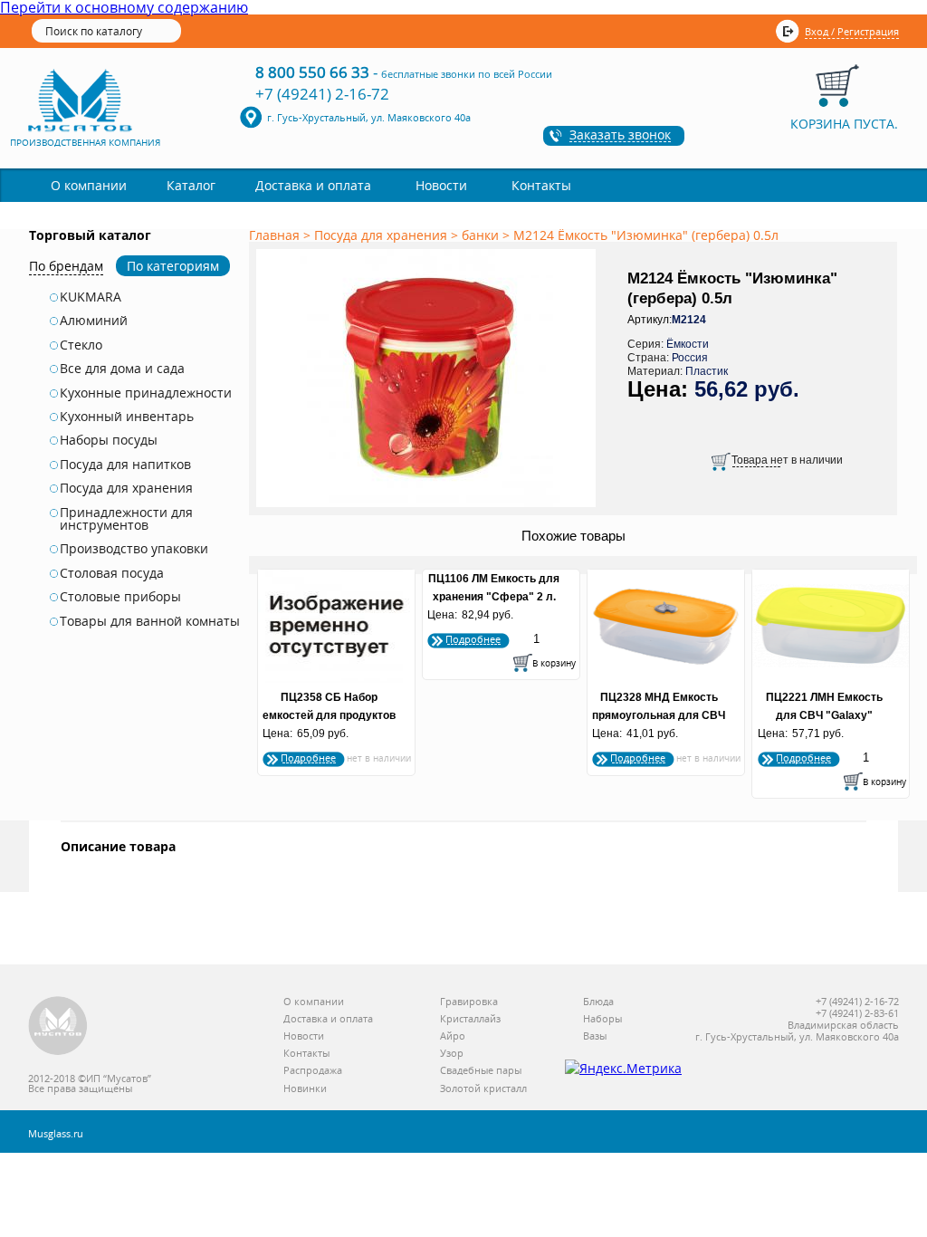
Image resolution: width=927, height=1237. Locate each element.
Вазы (595, 1036)
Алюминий (94, 320)
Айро (452, 1036)
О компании (89, 185)
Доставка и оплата (313, 185)
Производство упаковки (134, 548)
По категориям (173, 265)
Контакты (541, 185)
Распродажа (312, 1071)
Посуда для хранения (126, 488)
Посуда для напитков (125, 464)
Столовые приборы (120, 596)
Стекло (81, 345)
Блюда (598, 1002)
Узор (452, 1054)
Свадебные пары (480, 1071)
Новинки (305, 1089)
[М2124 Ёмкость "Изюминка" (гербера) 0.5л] (429, 508)
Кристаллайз (470, 1019)
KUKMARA (90, 297)
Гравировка (469, 1002)
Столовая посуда (112, 573)
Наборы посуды (109, 440)
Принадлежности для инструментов (126, 519)
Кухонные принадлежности (146, 393)
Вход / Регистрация (852, 31)
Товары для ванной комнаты (150, 621)
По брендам (66, 265)
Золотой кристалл (483, 1089)
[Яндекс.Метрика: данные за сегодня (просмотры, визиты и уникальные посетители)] (623, 1069)
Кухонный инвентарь (127, 416)
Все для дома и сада (122, 368)
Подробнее (308, 757)
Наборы (602, 1019)
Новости (441, 185)
